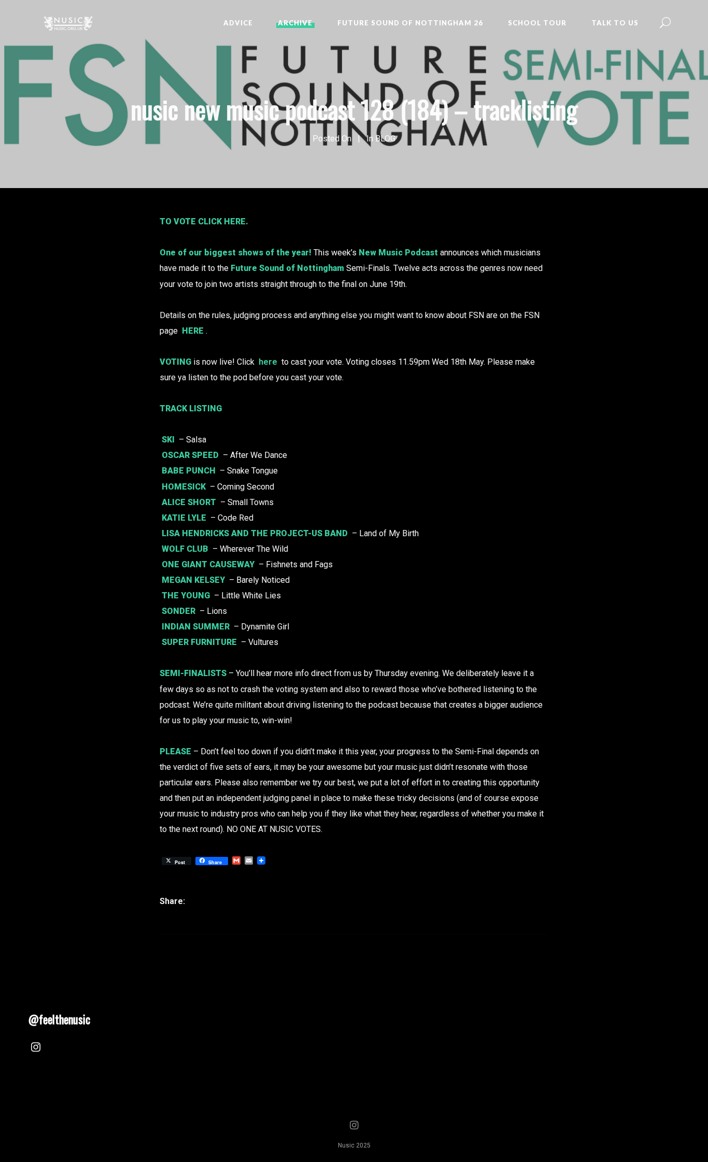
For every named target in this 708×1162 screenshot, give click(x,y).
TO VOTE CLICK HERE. (204, 221)
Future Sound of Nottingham (287, 268)
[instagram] (36, 1048)
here (268, 362)
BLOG (385, 139)
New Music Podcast (398, 252)
